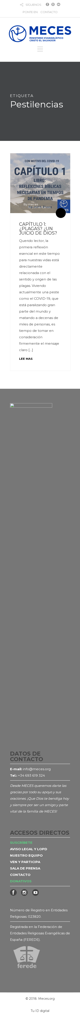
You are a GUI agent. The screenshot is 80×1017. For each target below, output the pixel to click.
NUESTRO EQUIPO (26, 855)
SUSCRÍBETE (21, 842)
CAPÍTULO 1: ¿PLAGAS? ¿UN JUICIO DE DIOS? (38, 229)
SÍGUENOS (33, 4)
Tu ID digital (40, 1011)
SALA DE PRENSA (25, 868)
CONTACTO (49, 12)
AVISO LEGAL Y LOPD (28, 849)
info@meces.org (37, 769)
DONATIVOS (21, 881)
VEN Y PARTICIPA (25, 862)
